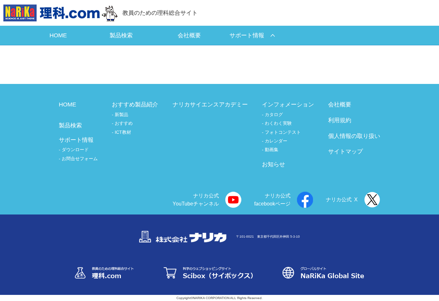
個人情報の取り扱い (354, 136)
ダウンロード (75, 149)
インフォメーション (288, 104)
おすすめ (124, 123)
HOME (67, 104)
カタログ (274, 114)
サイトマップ (345, 151)
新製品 (121, 114)
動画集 (271, 149)
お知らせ (273, 164)
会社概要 (339, 104)
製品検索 (70, 125)
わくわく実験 (278, 123)
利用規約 (339, 120)
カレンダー (276, 140)
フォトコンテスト (283, 132)
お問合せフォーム (80, 158)
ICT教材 (123, 132)
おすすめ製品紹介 (135, 104)
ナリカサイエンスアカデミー (210, 104)
